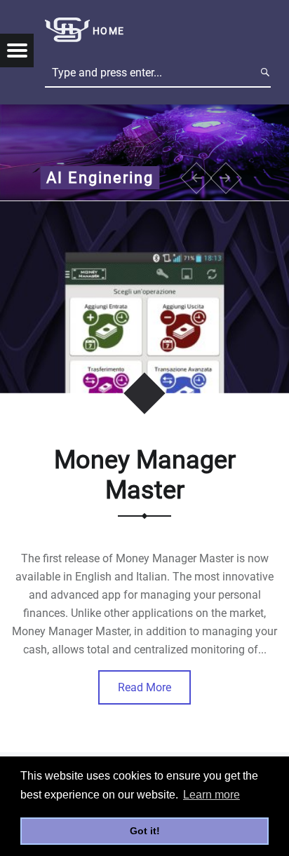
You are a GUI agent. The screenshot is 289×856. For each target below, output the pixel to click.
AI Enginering (100, 177)
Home (108, 31)
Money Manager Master (145, 475)
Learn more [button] (211, 795)
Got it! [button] (145, 830)
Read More (144, 687)
